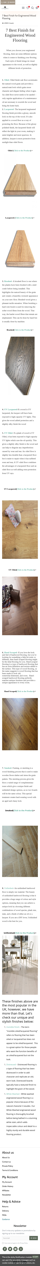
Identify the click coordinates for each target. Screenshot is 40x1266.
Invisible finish (12, 1027)
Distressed (11, 1064)
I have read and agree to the (16, 1243)
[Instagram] (15, 1249)
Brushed (8, 281)
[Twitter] (10, 1249)
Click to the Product (22, 150)
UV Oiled (8, 433)
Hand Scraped (10, 652)
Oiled (6, 80)
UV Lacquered (10, 409)
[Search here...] (32, 8)
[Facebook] (5, 1249)
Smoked (7, 768)
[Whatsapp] (21, 1249)
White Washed (12, 1094)
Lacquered (9, 109)
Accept (35, 1257)
